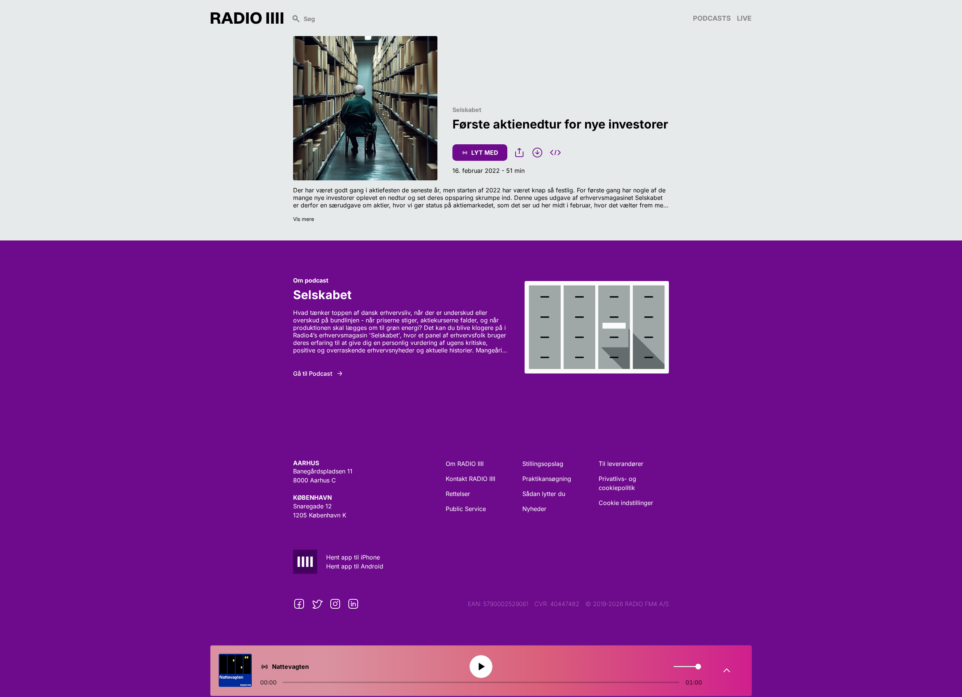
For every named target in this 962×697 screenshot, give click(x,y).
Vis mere (303, 219)
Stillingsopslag (542, 463)
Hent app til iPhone (353, 557)
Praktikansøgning (546, 478)
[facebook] (299, 604)
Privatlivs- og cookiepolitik (617, 483)
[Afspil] (481, 667)
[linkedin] (353, 604)
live (744, 18)
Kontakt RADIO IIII (470, 478)
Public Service (466, 509)
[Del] (519, 153)
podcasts (712, 18)
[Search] (488, 18)
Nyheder (534, 509)
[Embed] (555, 153)
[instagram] (335, 604)
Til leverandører (621, 463)
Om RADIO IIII (465, 463)
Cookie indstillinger (626, 502)
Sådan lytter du (543, 493)
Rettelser (458, 493)
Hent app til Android (354, 566)
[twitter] (317, 604)
